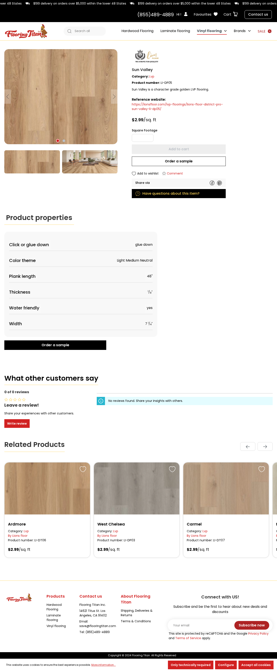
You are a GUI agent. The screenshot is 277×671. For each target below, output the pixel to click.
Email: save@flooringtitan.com (97, 623)
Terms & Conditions (136, 621)
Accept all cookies (256, 665)
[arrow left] (247, 446)
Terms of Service (188, 638)
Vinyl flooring (56, 626)
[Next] (114, 97)
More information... (103, 665)
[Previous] (7, 97)
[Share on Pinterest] (219, 183)
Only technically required (191, 665)
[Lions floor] (202, 56)
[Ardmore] (47, 488)
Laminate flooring (54, 617)
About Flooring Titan (135, 599)
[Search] (68, 31)
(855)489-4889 (155, 14)
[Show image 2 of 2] (64, 140)
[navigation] (256, 446)
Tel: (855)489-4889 (94, 632)
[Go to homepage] (26, 31)
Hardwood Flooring (54, 607)
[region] (61, 111)
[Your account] (187, 14)
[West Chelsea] (136, 488)
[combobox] (89, 31)
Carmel (194, 524)
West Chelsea (111, 524)
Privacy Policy (258, 633)
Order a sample (179, 161)
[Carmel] (226, 488)
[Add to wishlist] (82, 468)
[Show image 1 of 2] (57, 140)
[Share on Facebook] (212, 182)
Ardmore (17, 524)
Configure (226, 665)
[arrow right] (265, 446)
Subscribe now (252, 625)
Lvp (151, 76)
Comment (175, 173)
